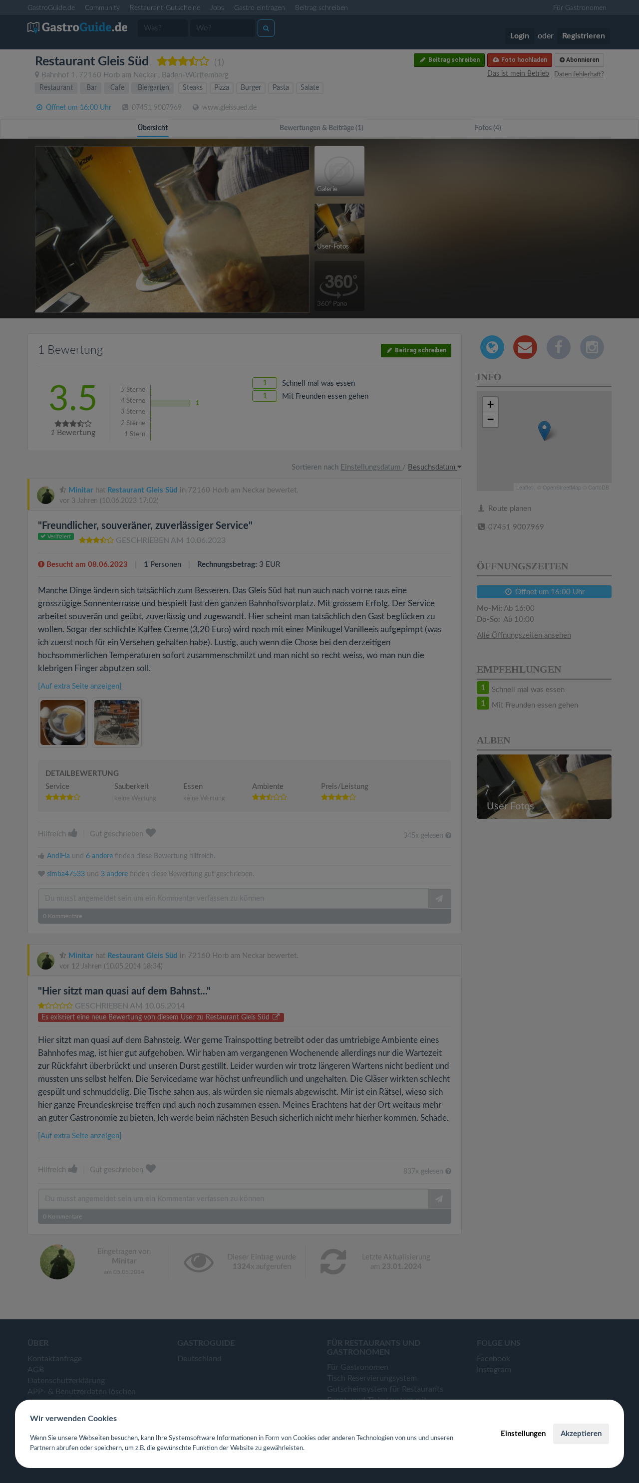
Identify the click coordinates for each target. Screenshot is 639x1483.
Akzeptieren (581, 1434)
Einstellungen (523, 1434)
